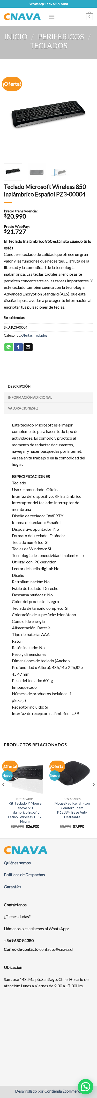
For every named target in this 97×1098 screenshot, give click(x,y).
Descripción (19, 386)
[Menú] (52, 16)
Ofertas (27, 335)
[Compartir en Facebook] (18, 347)
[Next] (84, 114)
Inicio (15, 36)
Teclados (49, 45)
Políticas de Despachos (24, 874)
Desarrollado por (48, 1091)
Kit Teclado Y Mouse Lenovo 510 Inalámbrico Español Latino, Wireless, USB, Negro (25, 812)
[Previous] (12, 114)
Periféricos (61, 36)
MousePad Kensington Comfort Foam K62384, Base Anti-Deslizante (72, 810)
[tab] (48, 386)
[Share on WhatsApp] (8, 347)
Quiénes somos (17, 862)
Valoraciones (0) (23, 408)
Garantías (12, 886)
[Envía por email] (28, 347)
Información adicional (30, 397)
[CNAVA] (22, 16)
